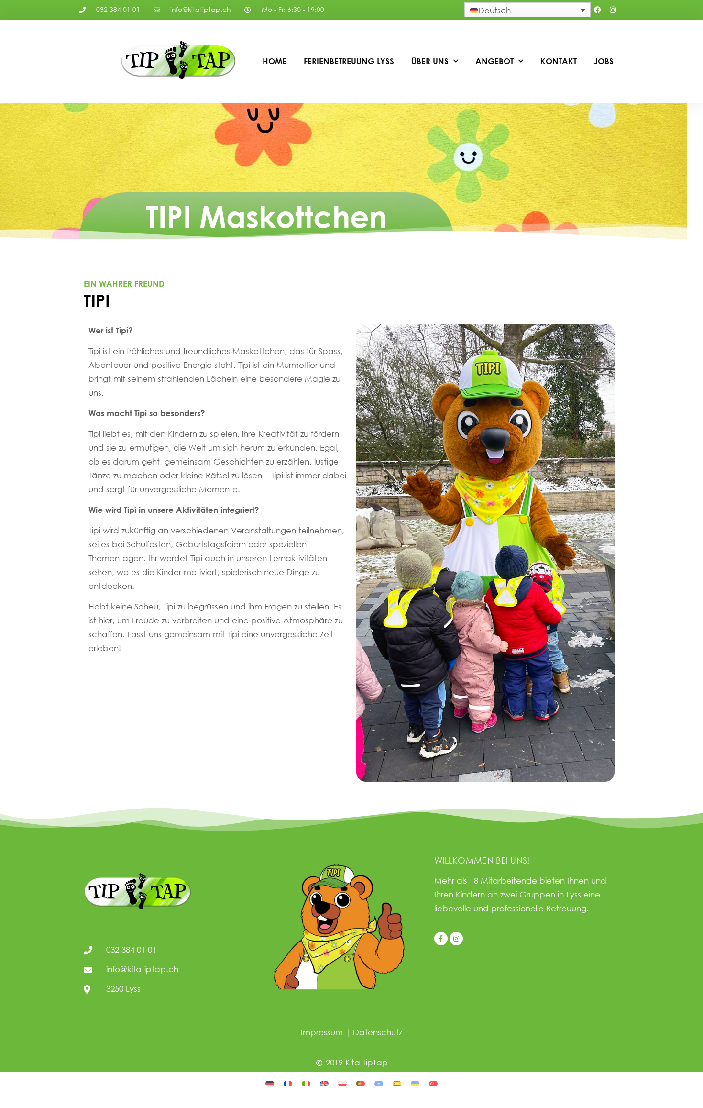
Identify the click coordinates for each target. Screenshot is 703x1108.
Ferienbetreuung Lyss (349, 61)
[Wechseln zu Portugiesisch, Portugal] (361, 1082)
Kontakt (558, 61)
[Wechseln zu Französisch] (288, 1082)
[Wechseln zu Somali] (379, 1082)
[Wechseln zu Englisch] (324, 1082)
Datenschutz (377, 1032)
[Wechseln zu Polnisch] (342, 1082)
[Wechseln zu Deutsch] (270, 1082)
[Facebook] (598, 10)
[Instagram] (613, 10)
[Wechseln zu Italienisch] (306, 1082)
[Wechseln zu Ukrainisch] (415, 1082)
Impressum (322, 1032)
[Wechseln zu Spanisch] (397, 1082)
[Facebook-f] (441, 938)
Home (274, 61)
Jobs (604, 61)
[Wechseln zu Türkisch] (433, 1082)
